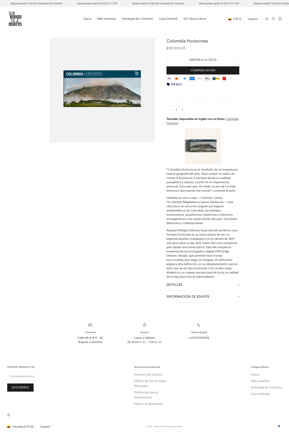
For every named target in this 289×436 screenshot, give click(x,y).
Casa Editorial (168, 18)
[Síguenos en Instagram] (8, 415)
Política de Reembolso (148, 404)
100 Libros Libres (194, 18)
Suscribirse (20, 387)
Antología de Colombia (137, 18)
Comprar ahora (202, 70)
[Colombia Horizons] (202, 146)
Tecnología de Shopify (174, 426)
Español (252, 18)
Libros (87, 18)
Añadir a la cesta (202, 60)
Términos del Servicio (148, 374)
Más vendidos (106, 18)
